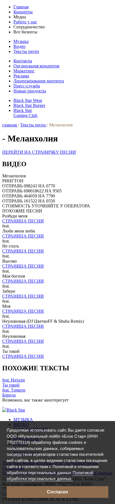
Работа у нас (25, 21)
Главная (20, 6)
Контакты (22, 60)
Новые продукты (29, 91)
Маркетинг (24, 70)
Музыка (20, 41)
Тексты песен (26, 51)
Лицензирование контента (38, 81)
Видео (19, 46)
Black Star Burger (29, 105)
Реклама (21, 76)
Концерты (23, 11)
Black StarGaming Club (25, 113)
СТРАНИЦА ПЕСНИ (23, 221)
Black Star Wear (27, 100)
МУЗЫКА (23, 419)
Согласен (57, 492)
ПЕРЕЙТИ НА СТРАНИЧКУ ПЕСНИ (39, 152)
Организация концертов (36, 65)
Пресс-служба (26, 86)
